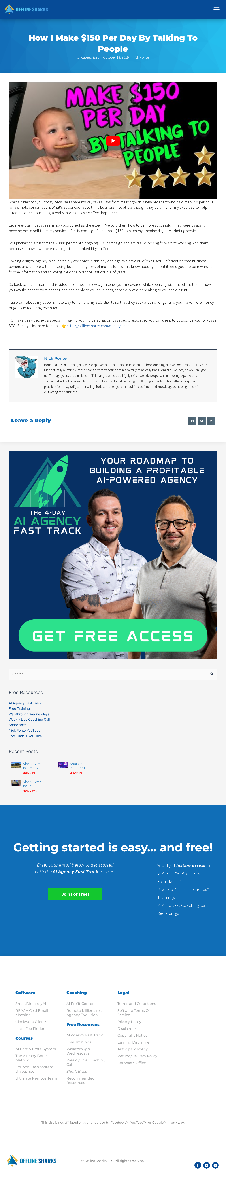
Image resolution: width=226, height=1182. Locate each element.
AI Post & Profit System (35, 1049)
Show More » (30, 772)
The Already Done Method (31, 1058)
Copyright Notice (132, 1035)
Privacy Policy (129, 1022)
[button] (217, 9)
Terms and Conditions (136, 1004)
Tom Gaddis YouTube (25, 736)
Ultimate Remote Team (36, 1078)
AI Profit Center (80, 1004)
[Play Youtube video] (113, 140)
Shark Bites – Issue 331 (80, 765)
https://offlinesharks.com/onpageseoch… (100, 325)
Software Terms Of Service (133, 1012)
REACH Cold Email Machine (31, 1012)
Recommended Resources (80, 1080)
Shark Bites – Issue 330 (33, 783)
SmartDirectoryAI (30, 1004)
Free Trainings (20, 709)
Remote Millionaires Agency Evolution (84, 1012)
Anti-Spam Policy (132, 1049)
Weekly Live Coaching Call (29, 719)
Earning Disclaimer (134, 1042)
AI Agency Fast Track (25, 703)
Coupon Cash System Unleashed (34, 1069)
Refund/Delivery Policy (137, 1056)
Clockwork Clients (31, 1022)
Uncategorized (88, 57)
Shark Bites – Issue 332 (33, 765)
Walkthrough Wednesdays (29, 714)
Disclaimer (126, 1029)
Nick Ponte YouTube (24, 730)
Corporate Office (131, 1063)
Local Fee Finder (29, 1029)
